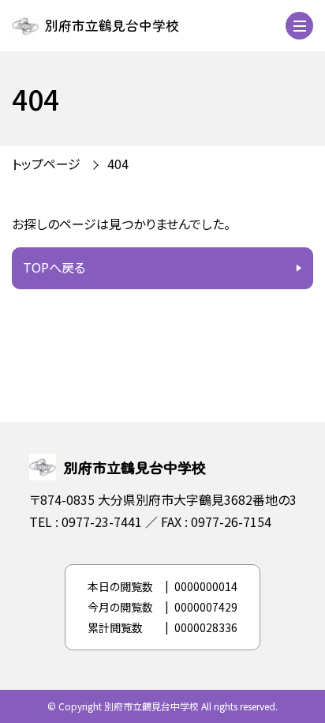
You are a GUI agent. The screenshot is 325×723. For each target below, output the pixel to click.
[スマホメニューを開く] (299, 25)
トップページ (46, 163)
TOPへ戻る (54, 267)
